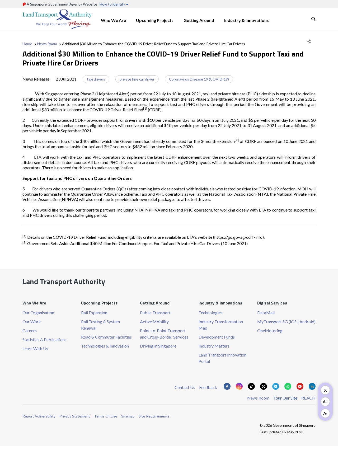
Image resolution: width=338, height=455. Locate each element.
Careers (29, 330)
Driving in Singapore (158, 345)
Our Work (31, 321)
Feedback (208, 387)
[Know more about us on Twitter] (263, 386)
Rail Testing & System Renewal (100, 324)
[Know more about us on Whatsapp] (287, 386)
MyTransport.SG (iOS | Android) (286, 321)
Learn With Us (35, 348)
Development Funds (217, 336)
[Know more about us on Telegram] (275, 386)
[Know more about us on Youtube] (300, 386)
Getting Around (199, 20)
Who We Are (113, 20)
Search (313, 19)
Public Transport (155, 312)
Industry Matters (214, 345)
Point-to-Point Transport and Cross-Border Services (164, 333)
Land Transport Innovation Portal (222, 358)
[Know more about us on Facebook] (227, 386)
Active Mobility (154, 321)
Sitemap (128, 416)
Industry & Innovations (246, 20)
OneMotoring (270, 330)
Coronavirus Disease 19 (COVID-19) (199, 79)
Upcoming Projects (154, 20)
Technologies (211, 312)
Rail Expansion (94, 312)
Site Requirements (154, 416)
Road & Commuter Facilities (106, 336)
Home (27, 43)
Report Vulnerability (38, 416)
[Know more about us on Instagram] (239, 386)
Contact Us (185, 387)
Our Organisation (38, 312)
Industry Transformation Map (221, 324)
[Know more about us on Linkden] (312, 386)
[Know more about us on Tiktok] (251, 386)
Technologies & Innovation (105, 345)
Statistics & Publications (44, 339)
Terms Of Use (105, 416)
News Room (47, 43)
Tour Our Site (285, 397)
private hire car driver (137, 79)
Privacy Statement (74, 416)
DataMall (266, 312)
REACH (308, 397)
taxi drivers (96, 79)
